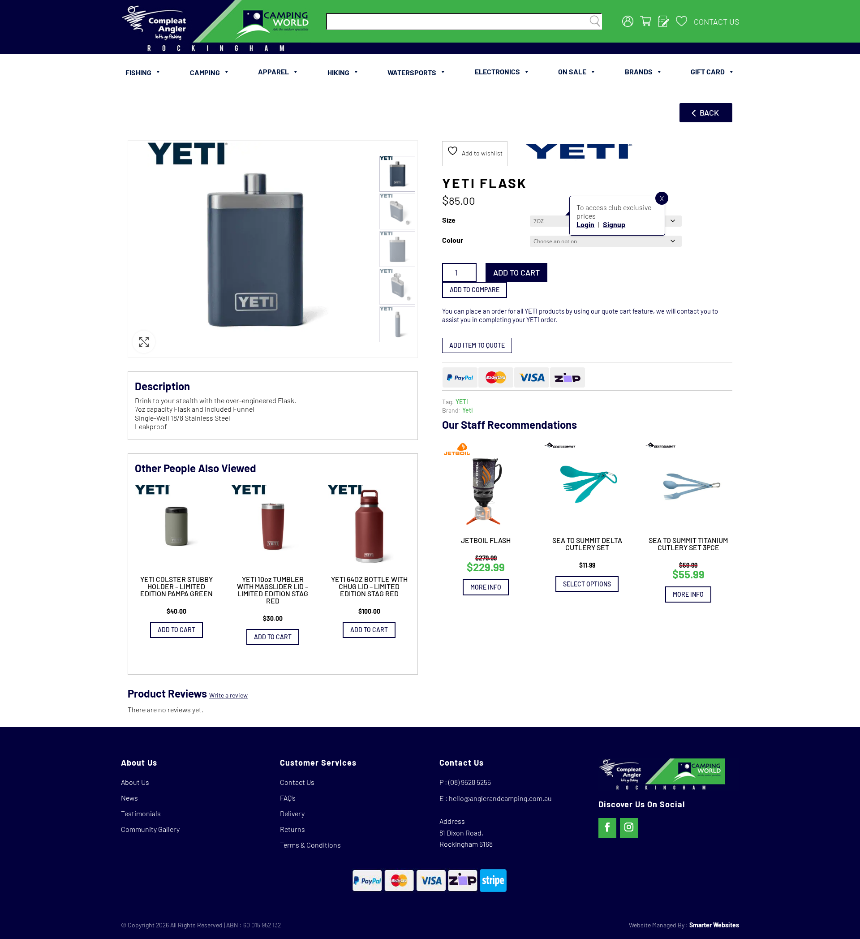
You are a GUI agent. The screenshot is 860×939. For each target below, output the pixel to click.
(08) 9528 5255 (469, 782)
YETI (462, 401)
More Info (485, 587)
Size (449, 219)
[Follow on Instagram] (629, 828)
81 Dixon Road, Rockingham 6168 (466, 838)
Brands (639, 71)
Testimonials (141, 813)
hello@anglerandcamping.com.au (500, 798)
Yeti (467, 410)
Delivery (292, 813)
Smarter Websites (714, 925)
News (129, 797)
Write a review (228, 695)
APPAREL (273, 71)
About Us (135, 782)
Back (709, 112)
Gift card (708, 71)
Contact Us (716, 21)
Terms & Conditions (310, 844)
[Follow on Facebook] (607, 828)
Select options (587, 584)
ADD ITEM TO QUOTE (477, 345)
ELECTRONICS (497, 71)
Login (585, 224)
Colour (452, 240)
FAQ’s (288, 797)
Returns (292, 829)
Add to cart (516, 272)
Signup (614, 224)
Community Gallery (150, 829)
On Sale (572, 71)
